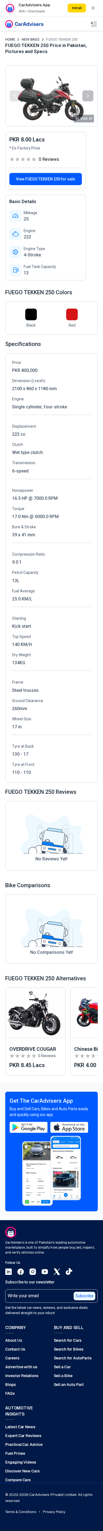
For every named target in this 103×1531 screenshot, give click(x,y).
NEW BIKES (31, 39)
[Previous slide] (15, 95)
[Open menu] (94, 24)
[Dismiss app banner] (93, 8)
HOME (10, 39)
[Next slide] (87, 95)
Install (76, 8)
